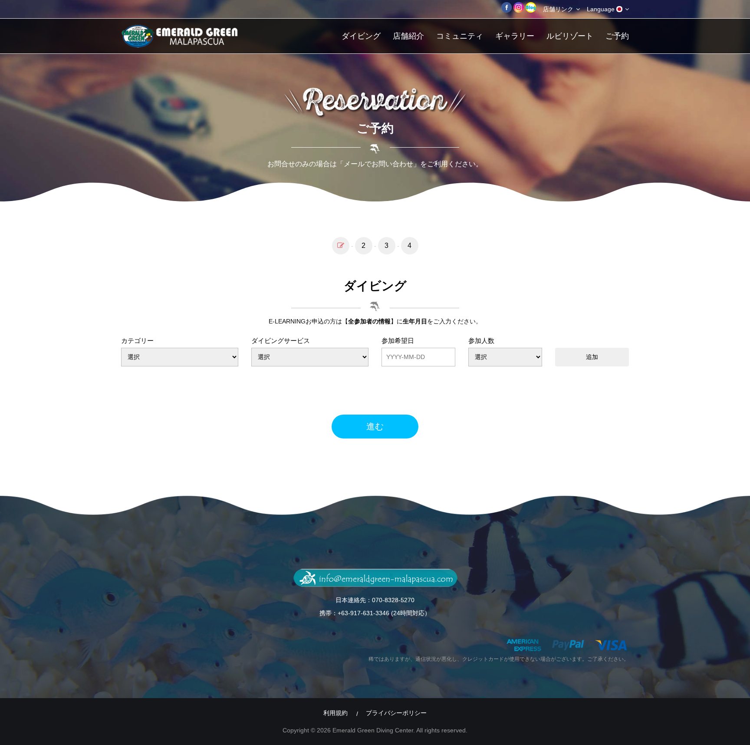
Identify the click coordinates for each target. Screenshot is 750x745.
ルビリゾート (569, 36)
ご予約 (617, 36)
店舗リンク (559, 9)
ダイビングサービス (280, 340)
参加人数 (481, 340)
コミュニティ (459, 36)
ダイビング (361, 36)
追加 (592, 356)
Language (601, 9)
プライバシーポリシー (396, 712)
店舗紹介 (408, 36)
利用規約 (335, 712)
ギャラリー (514, 36)
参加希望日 (398, 340)
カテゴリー (137, 340)
